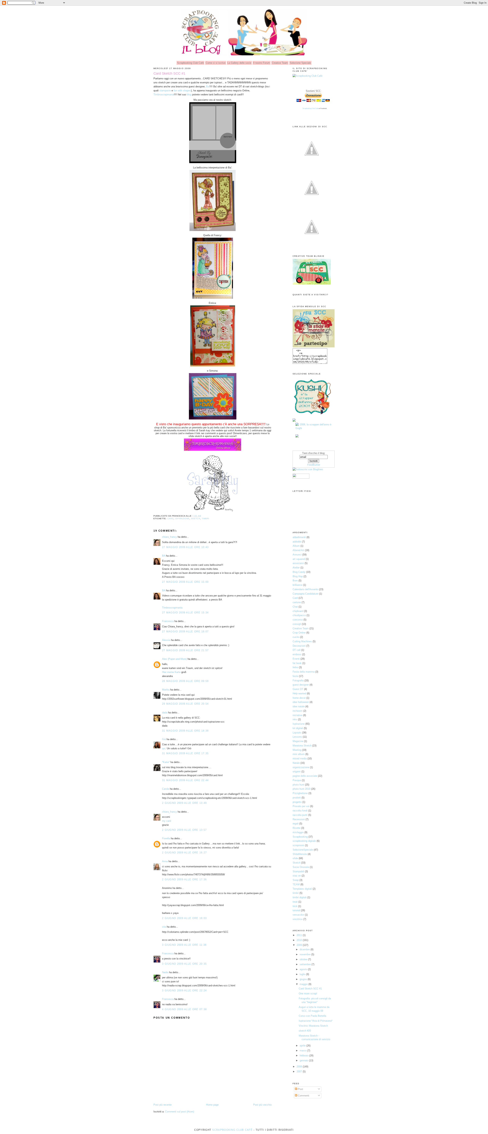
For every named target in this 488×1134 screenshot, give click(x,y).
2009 (300, 945)
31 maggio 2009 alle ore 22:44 (185, 780)
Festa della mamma (304, 671)
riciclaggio (298, 832)
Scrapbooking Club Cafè (190, 62)
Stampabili (298, 871)
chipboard (298, 611)
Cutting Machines (302, 641)
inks (295, 719)
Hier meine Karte (171, 672)
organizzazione (301, 767)
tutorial (296, 910)
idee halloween (301, 702)
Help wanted (299, 693)
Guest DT (298, 689)
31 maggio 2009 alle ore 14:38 (185, 730)
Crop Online (299, 632)
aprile (303, 1045)
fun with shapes (182, 90)
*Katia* (166, 762)
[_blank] (312, 415)
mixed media (300, 758)
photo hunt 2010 (301, 788)
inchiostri (298, 710)
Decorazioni (299, 645)
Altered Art (298, 550)
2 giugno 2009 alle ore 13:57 (184, 829)
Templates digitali (302, 888)
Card (170, 519)
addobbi (297, 541)
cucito (296, 637)
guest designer (301, 684)
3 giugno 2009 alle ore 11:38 (184, 944)
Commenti (303, 1095)
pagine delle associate (305, 775)
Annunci (297, 554)
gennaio (304, 1060)
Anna (165, 861)
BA (163, 555)
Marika (165, 689)
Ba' (207, 86)
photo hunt (298, 784)
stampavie (165, 90)
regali (296, 823)
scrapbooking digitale (304, 840)
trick (295, 906)
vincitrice (298, 919)
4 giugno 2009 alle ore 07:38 (184, 1009)
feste (295, 676)
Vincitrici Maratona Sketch (313, 1025)
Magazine (298, 741)
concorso (298, 619)
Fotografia (298, 680)
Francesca (168, 621)
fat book (297, 663)
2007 (300, 1071)
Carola (165, 788)
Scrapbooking (300, 836)
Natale (296, 762)
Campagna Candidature (305, 593)
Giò (164, 739)
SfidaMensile (300, 854)
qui (163, 748)
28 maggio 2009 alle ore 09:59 (185, 681)
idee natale (299, 706)
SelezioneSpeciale (303, 849)
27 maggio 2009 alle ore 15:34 (185, 612)
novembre (305, 954)
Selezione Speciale (300, 62)
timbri (205, 519)
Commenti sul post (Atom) (179, 1111)
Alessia (166, 640)
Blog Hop (298, 576)
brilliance (297, 584)
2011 (300, 935)
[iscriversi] (312, 245)
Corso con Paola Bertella (312, 1015)
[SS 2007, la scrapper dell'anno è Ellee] (297, 436)
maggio (304, 984)
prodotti (297, 797)
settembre (305, 964)
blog (188, 94)
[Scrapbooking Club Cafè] (307, 75)
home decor (299, 697)
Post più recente (162, 1104)
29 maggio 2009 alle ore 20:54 (185, 703)
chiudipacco (299, 615)
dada (164, 712)
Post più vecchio (262, 1104)
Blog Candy (299, 572)
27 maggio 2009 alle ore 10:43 (185, 547)
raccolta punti (300, 815)
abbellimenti (299, 537)
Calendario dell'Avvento (305, 589)
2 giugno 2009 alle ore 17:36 (184, 879)
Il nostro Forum (261, 62)
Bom (295, 580)
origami (297, 771)
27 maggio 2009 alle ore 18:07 (185, 631)
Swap (296, 880)
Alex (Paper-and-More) (174, 659)
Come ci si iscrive (216, 62)
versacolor (298, 914)
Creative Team (280, 62)
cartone (297, 602)
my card (166, 820)
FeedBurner (313, 464)
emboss (297, 654)
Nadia (165, 972)
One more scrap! (308, 993)
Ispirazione (182, 519)
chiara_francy (169, 536)
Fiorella (166, 838)
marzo (303, 1050)
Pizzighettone (300, 793)
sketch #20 (305, 1030)
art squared (299, 559)
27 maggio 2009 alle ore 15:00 (185, 581)
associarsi (298, 563)
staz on (297, 875)
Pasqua (297, 780)
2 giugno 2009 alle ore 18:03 (184, 918)
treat (295, 901)
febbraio (304, 1055)
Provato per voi (301, 806)
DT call (296, 650)
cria (164, 926)
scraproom (298, 845)
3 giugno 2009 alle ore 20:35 (184, 963)
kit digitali (298, 728)
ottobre (304, 959)
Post (300, 1089)
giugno (304, 979)
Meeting (297, 749)
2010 (300, 940)
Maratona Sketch (302, 745)
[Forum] (312, 206)
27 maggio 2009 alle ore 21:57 (185, 650)
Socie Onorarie (301, 867)
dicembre (305, 949)
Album (296, 545)
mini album (299, 754)
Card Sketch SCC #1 (169, 73)
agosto (304, 969)
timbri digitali (300, 897)
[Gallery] (312, 166)
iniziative (297, 715)
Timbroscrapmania (163, 94)
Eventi (296, 658)
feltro (295, 667)
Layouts (297, 732)
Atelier (296, 567)
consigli (297, 624)
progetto (297, 802)
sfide (295, 858)
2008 (300, 1066)
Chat (295, 606)
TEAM (296, 884)
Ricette (296, 828)
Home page (212, 1104)
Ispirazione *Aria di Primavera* (315, 1020)
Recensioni (299, 819)
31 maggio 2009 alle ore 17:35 (185, 753)
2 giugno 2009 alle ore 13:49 (184, 803)
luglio (303, 974)
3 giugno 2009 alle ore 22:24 (184, 990)
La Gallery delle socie (239, 62)
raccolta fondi (300, 810)
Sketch (195, 519)
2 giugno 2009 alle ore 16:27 (184, 852)
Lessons (297, 736)
